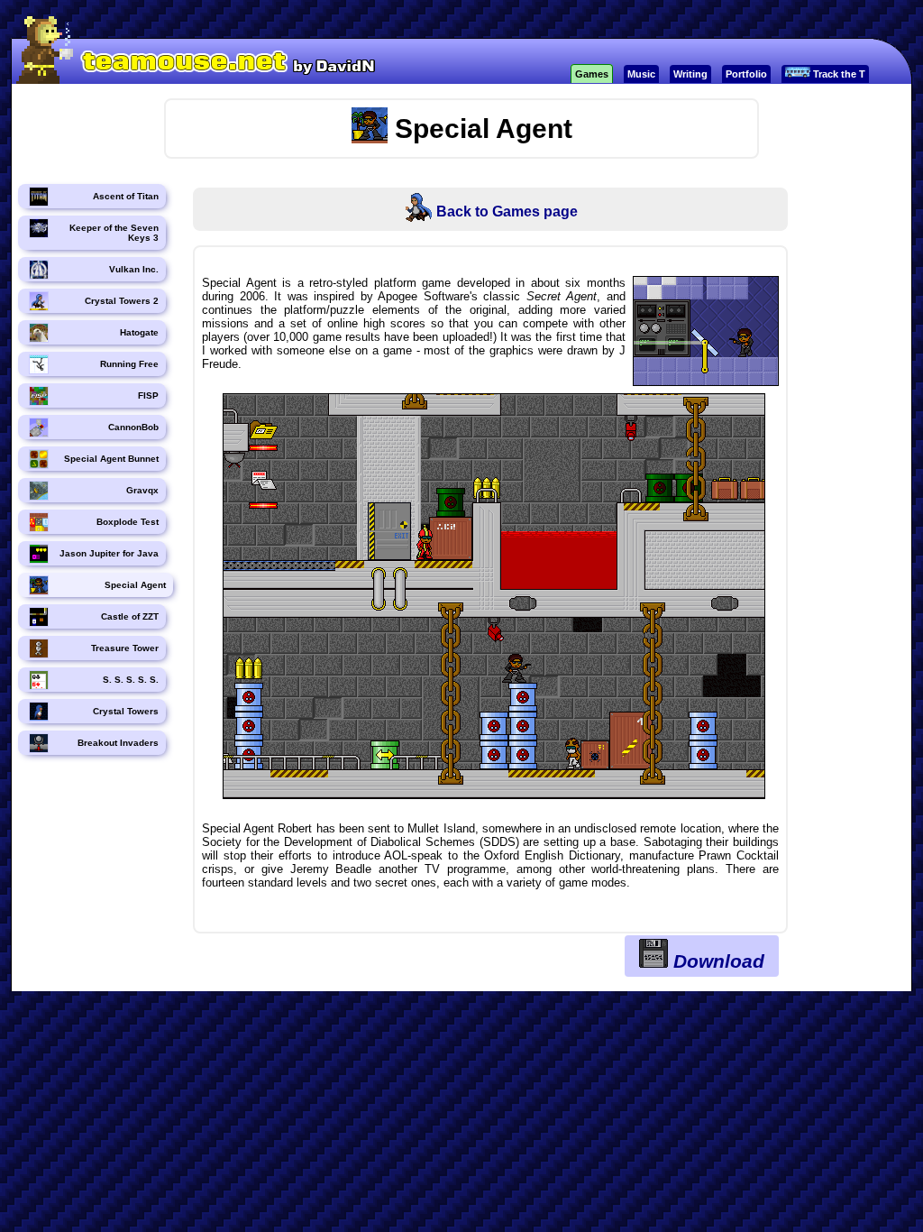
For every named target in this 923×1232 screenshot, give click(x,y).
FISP (148, 395)
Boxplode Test (127, 522)
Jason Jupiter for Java (109, 553)
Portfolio (746, 74)
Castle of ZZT (130, 616)
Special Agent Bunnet (111, 459)
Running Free (129, 364)
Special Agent (135, 585)
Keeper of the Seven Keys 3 (114, 233)
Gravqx (142, 490)
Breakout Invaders (118, 743)
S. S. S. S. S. (131, 680)
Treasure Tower (125, 648)
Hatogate (139, 332)
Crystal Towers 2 (122, 301)
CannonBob (133, 427)
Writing (690, 74)
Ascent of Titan (126, 196)
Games (591, 74)
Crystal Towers (126, 711)
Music (641, 74)
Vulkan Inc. (134, 269)
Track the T (837, 74)
